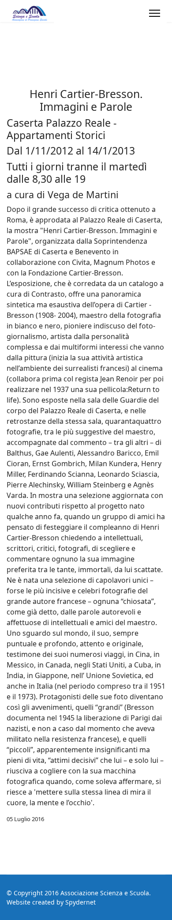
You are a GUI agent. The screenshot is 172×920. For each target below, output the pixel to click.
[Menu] (154, 13)
